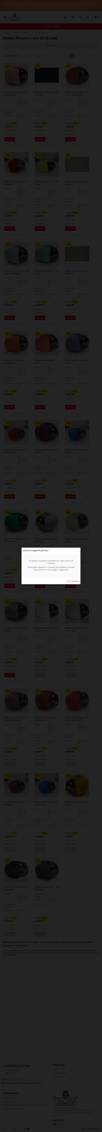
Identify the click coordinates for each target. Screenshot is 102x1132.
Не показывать (73, 581)
